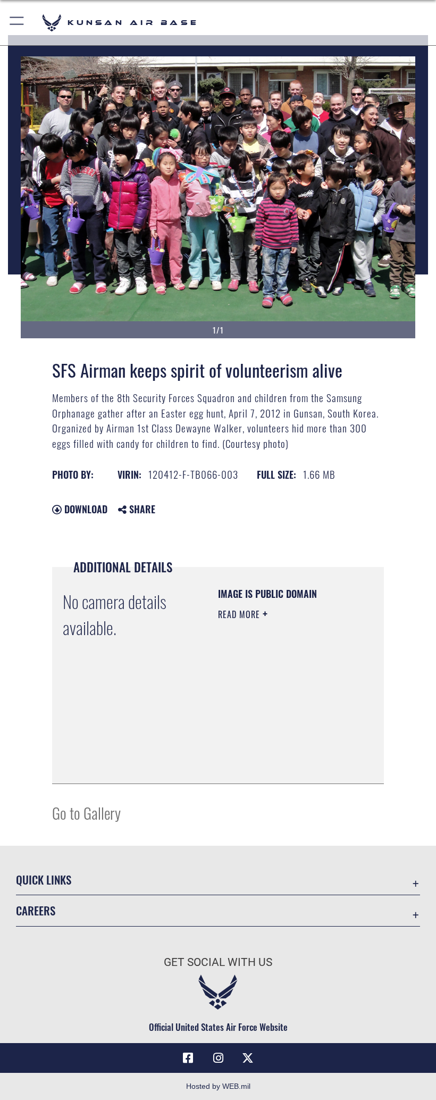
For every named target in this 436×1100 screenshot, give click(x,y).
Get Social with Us (218, 962)
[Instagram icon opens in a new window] (218, 1058)
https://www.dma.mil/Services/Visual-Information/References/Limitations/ (282, 764)
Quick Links (43, 879)
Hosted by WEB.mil (218, 1086)
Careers (35, 910)
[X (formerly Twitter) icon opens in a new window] (248, 1058)
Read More (240, 614)
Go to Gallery (86, 812)
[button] (17, 22)
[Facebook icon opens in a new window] (188, 1058)
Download (84, 509)
